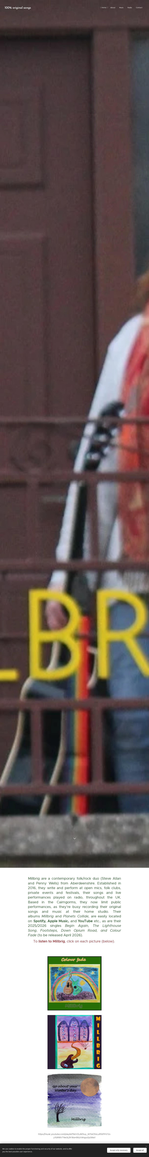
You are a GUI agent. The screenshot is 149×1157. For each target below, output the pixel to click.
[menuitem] (104, 7)
